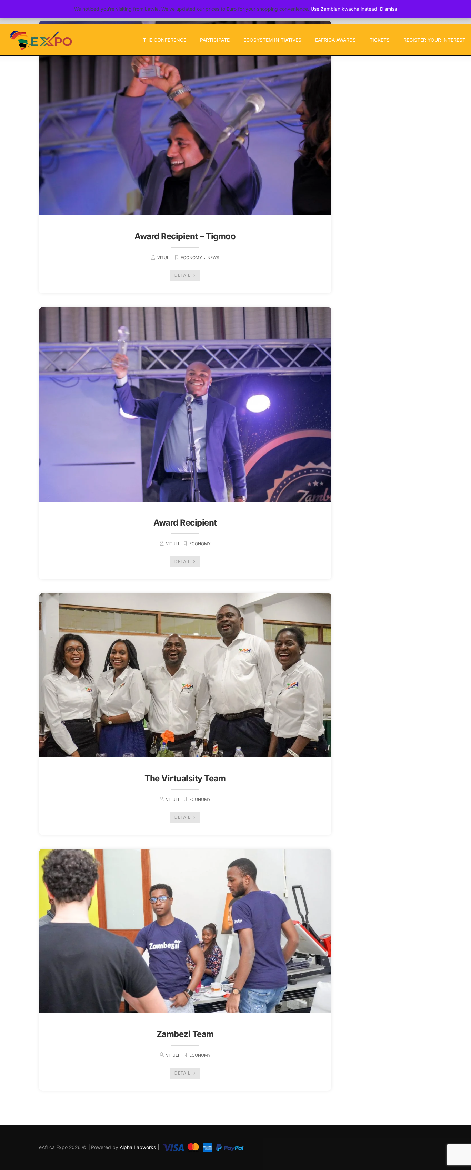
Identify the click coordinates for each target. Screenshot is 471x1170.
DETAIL (183, 275)
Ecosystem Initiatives (272, 40)
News (213, 257)
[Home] (41, 39)
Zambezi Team (185, 1034)
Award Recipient (185, 523)
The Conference (164, 40)
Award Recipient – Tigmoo (185, 236)
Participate (215, 40)
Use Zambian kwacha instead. (345, 9)
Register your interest (434, 40)
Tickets (380, 40)
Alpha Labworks (138, 1147)
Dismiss (388, 9)
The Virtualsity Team (185, 778)
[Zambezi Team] (185, 931)
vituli (163, 257)
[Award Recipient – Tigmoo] (185, 118)
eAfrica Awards (335, 40)
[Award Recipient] (185, 404)
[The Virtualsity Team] (185, 675)
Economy (191, 257)
